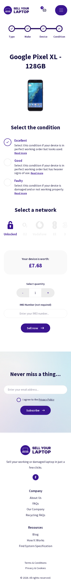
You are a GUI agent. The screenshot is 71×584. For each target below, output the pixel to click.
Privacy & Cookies (35, 568)
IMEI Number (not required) (35, 304)
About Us (35, 498)
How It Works (35, 540)
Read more (20, 153)
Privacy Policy (46, 399)
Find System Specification (35, 546)
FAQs (35, 503)
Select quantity (35, 284)
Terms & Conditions (36, 562)
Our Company (35, 509)
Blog (35, 534)
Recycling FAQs (35, 515)
